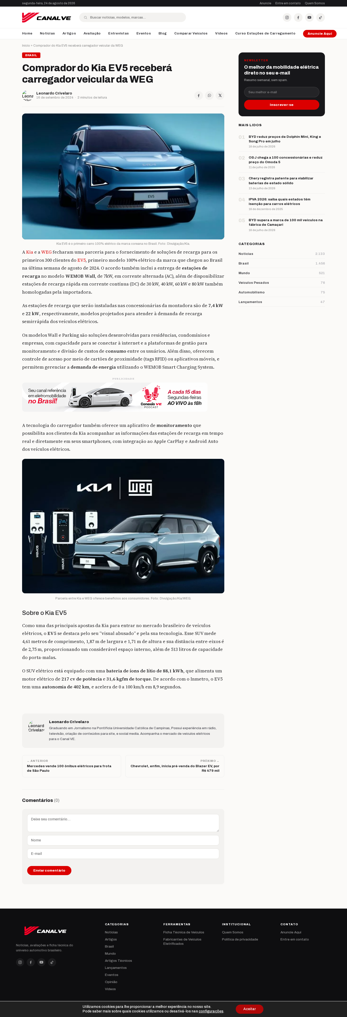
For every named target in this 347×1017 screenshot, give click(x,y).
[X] (220, 95)
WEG (46, 252)
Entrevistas (118, 33)
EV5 (81, 260)
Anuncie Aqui (320, 33)
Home (27, 33)
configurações (211, 1011)
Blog (163, 33)
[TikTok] (320, 17)
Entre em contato (288, 3)
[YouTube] (309, 17)
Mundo (110, 953)
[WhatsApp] (209, 95)
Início (26, 45)
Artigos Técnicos (118, 961)
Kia (29, 252)
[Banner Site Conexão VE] (123, 397)
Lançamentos (116, 968)
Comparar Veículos (191, 33)
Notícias (47, 33)
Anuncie (265, 3)
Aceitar (249, 1009)
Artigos (69, 33)
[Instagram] (287, 17)
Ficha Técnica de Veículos (183, 932)
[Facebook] (298, 17)
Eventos (143, 33)
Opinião (111, 982)
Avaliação (92, 33)
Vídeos (221, 33)
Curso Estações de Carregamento (265, 33)
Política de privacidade (240, 939)
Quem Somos (315, 3)
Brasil (109, 946)
